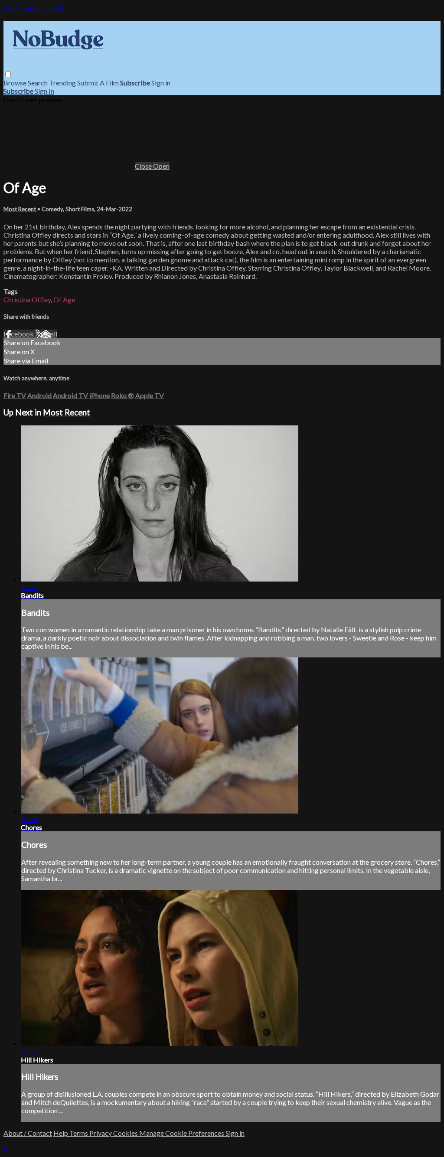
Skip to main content (33, 7)
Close (144, 166)
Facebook (19, 334)
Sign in (160, 82)
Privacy (101, 1133)
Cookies (126, 1133)
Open (161, 166)
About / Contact (27, 1133)
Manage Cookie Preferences (182, 1133)
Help (61, 1133)
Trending (62, 82)
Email (49, 334)
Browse (15, 82)
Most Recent (20, 209)
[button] (8, 74)
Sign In (44, 91)
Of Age (64, 299)
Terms (79, 1133)
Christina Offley (27, 299)
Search (38, 82)
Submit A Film (98, 82)
